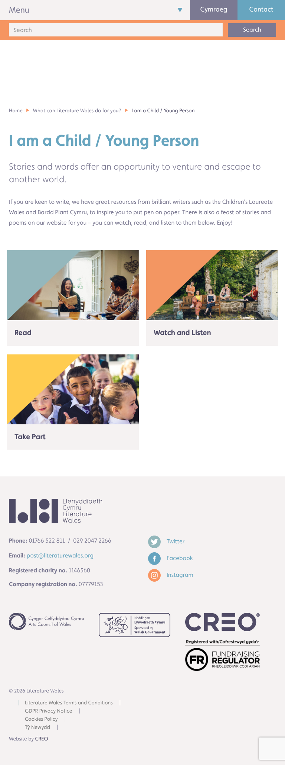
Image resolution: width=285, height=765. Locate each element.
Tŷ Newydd (37, 727)
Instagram (179, 574)
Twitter (174, 541)
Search (252, 29)
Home (16, 111)
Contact (261, 9)
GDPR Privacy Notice (48, 711)
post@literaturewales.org (60, 555)
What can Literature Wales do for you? (77, 111)
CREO (41, 739)
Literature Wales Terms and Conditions (69, 703)
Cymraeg (213, 9)
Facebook (179, 558)
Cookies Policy (41, 719)
